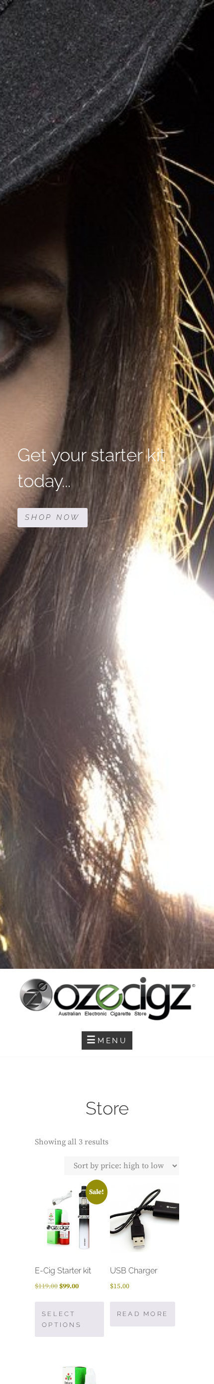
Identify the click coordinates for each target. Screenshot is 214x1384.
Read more (142, 1314)
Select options (62, 1319)
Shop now (56, 519)
